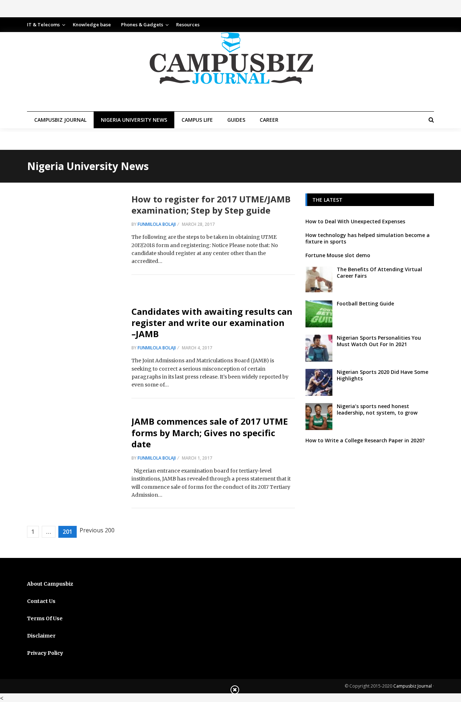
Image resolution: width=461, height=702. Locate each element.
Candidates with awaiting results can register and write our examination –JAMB (211, 322)
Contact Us (41, 601)
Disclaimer (41, 635)
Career (269, 119)
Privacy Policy (45, 653)
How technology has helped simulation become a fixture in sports (367, 238)
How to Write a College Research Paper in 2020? (365, 440)
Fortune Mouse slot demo (337, 255)
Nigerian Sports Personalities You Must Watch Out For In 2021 (379, 341)
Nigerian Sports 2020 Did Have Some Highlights (382, 375)
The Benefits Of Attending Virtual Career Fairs (379, 272)
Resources (188, 24)
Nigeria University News (134, 119)
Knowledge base (92, 24)
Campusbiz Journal (60, 119)
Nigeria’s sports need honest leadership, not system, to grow (377, 409)
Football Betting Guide (365, 303)
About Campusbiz (50, 584)
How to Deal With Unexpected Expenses (355, 221)
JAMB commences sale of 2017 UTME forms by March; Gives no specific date (209, 432)
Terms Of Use (45, 618)
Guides (236, 119)
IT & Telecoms (43, 24)
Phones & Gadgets (142, 24)
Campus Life (197, 119)
